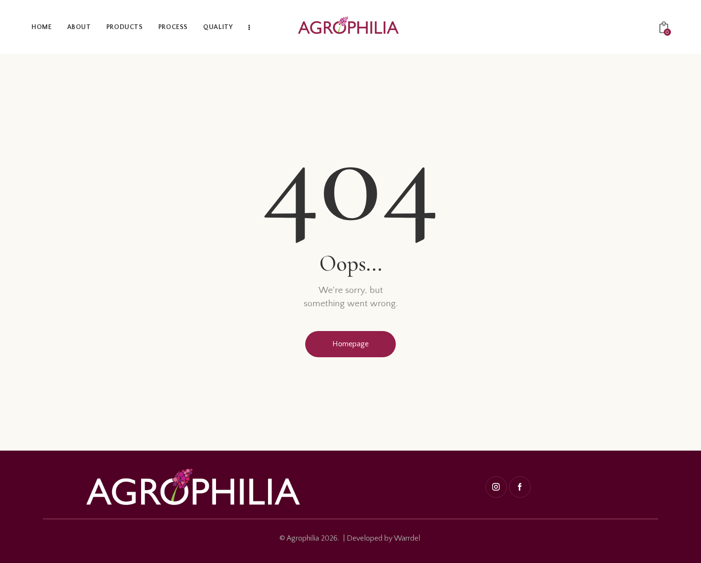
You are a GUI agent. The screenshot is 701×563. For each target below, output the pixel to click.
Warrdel (407, 538)
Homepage (350, 344)
